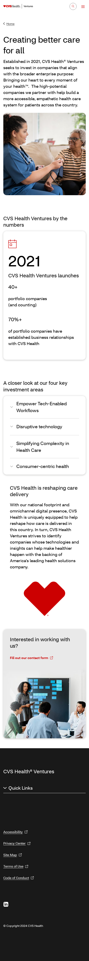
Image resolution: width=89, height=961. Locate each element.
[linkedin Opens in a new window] (5, 904)
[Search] (73, 6)
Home (10, 24)
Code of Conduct (16, 878)
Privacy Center (14, 843)
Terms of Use (13, 866)
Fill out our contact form (29, 658)
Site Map (10, 855)
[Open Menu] (81, 6)
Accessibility (13, 832)
